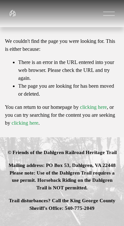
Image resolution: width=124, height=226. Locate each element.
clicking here (93, 107)
